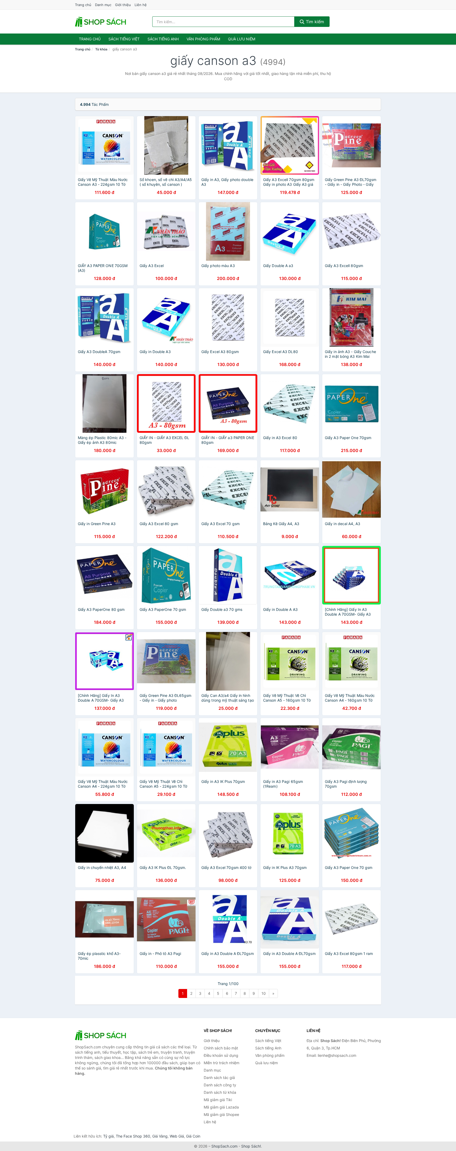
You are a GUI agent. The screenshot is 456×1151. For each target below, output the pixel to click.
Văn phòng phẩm (203, 39)
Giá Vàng (160, 1136)
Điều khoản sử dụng (221, 1055)
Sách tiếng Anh (268, 1048)
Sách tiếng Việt (268, 1040)
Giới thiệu (123, 5)
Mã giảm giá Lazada (221, 1107)
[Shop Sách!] (101, 1035)
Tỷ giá (108, 1136)
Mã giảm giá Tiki (218, 1099)
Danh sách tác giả (219, 1077)
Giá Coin (193, 1136)
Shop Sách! (251, 1146)
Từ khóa (101, 49)
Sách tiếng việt (124, 39)
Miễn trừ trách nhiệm (221, 1062)
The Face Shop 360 (133, 1136)
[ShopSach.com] (101, 21)
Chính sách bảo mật (221, 1048)
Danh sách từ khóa (220, 1092)
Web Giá (177, 1136)
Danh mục (103, 5)
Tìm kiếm (314, 21)
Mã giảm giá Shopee (221, 1114)
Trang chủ (83, 5)
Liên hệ (141, 5)
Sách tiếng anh (163, 39)
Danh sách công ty (220, 1085)
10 (264, 993)
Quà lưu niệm (241, 39)
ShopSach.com (224, 1146)
